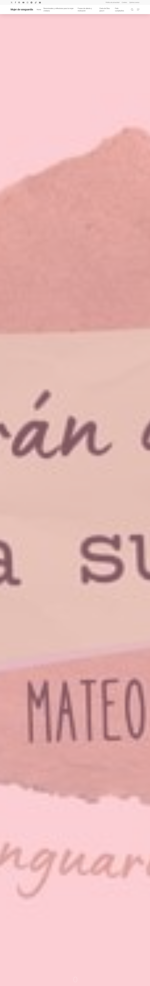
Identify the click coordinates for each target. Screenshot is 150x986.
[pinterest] (19, 2)
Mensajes (53, 517)
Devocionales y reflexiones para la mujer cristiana (81, 517)
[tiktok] (36, 2)
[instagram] (27, 2)
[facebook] (15, 2)
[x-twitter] (12, 2)
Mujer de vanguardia (22, 9)
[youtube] (23, 2)
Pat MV (75, 531)
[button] (138, 9)
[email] (40, 2)
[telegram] (31, 2)
